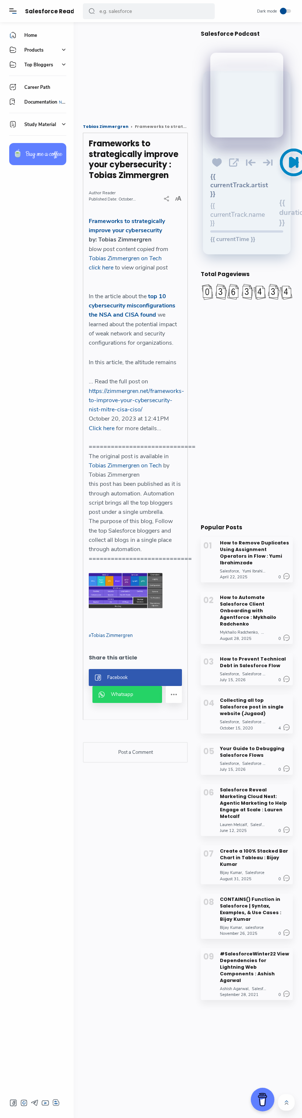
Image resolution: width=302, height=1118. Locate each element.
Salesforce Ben (256, 674)
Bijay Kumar (231, 872)
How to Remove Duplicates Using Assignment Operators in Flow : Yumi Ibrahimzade (254, 553)
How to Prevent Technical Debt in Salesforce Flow (253, 662)
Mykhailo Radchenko (239, 632)
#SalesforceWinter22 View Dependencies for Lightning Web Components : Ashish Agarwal (254, 967)
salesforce (254, 927)
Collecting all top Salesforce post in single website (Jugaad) (252, 707)
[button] (91, 11)
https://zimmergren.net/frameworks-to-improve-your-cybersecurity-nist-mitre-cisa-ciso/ (136, 400)
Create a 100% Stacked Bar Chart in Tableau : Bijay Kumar (254, 857)
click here (101, 268)
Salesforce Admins (259, 722)
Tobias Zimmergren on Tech (125, 258)
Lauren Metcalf (233, 825)
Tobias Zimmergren (112, 635)
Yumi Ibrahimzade (258, 571)
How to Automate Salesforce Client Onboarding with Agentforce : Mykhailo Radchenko (248, 610)
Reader (109, 193)
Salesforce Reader (53, 11)
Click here (102, 428)
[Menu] (13, 11)
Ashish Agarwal (234, 989)
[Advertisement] (135, 70)
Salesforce (229, 571)
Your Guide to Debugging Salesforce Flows (252, 751)
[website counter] (247, 292)
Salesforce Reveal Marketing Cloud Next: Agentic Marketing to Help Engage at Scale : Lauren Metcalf (253, 803)
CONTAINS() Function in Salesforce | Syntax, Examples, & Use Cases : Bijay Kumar (250, 909)
